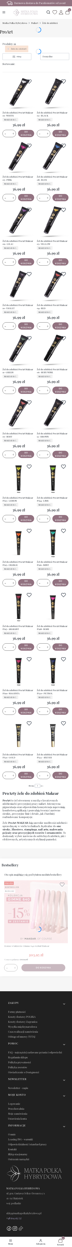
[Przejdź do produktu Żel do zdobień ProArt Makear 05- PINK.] (19, 157)
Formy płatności (16, 1011)
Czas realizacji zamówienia (23, 1031)
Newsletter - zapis (18, 1088)
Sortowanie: (9, 64)
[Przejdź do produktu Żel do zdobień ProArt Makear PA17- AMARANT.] (19, 607)
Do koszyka (26, 133)
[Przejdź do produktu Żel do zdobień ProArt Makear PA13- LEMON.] (19, 478)
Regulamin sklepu (18, 1057)
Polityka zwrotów (17, 1067)
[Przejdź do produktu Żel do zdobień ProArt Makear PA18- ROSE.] (53, 607)
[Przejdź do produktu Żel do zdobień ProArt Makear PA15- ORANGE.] (19, 543)
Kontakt (12, 1149)
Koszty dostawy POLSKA (21, 1016)
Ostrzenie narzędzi (18, 1159)
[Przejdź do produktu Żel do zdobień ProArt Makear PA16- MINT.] (53, 543)
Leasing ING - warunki (20, 1139)
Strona (31, 786)
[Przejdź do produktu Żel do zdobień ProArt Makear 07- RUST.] (19, 414)
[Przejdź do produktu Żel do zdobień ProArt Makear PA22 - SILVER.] (53, 735)
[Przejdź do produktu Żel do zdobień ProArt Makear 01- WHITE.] (19, 93)
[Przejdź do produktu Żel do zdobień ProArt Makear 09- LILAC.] (19, 222)
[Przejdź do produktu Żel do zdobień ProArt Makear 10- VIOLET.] (19, 286)
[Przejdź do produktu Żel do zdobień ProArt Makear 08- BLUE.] (53, 157)
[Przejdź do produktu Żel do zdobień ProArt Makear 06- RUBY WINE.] (53, 350)
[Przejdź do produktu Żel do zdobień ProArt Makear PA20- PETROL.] (53, 671)
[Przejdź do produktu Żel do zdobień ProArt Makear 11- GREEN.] (19, 350)
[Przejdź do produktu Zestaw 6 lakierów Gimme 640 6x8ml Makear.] (36, 911)
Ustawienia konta (17, 1118)
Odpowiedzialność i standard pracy (27, 1144)
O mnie (12, 1134)
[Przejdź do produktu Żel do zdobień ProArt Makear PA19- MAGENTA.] (19, 671)
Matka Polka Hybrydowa (15, 23)
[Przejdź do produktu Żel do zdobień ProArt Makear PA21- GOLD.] (19, 735)
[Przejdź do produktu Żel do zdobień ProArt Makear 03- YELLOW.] (53, 222)
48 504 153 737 (15, 1218)
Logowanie (14, 1103)
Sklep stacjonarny (17, 1154)
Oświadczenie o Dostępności (23, 1072)
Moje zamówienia (17, 1113)
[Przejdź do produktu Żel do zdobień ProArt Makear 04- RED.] (53, 286)
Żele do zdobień (50, 23)
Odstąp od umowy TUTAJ (21, 1036)
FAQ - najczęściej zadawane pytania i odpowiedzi (35, 1052)
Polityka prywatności (19, 1062)
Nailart (34, 23)
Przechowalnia (16, 1108)
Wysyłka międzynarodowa (22, 1026)
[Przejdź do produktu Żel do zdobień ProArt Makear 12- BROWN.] (53, 414)
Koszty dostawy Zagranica (22, 1021)
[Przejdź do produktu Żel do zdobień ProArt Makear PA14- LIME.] (53, 478)
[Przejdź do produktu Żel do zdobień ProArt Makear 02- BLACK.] (53, 93)
